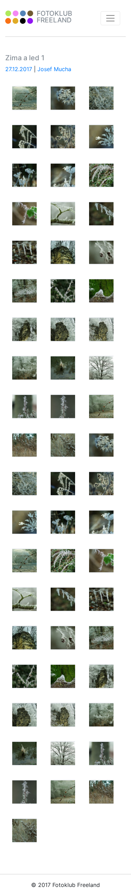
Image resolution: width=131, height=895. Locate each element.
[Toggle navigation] (110, 18)
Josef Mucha (54, 69)
